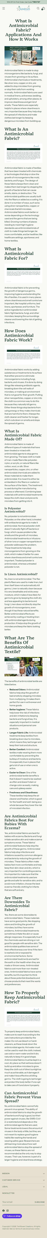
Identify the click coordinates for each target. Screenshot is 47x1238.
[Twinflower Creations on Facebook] (3, 1211)
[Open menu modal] (3, 8)
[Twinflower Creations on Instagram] (7, 1211)
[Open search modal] (38, 8)
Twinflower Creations (25, 1226)
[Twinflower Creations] (23, 8)
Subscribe (40, 1202)
